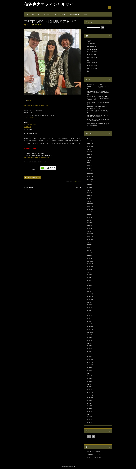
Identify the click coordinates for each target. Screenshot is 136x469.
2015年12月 (90, 392)
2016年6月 (89, 376)
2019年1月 (89, 291)
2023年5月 (89, 160)
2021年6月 (89, 220)
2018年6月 (89, 310)
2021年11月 (90, 206)
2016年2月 (89, 386)
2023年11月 (90, 143)
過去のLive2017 (91, 54)
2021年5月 (89, 223)
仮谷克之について (91, 84)
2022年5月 (89, 190)
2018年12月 (90, 294)
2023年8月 (89, 152)
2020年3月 (89, 253)
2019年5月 (89, 280)
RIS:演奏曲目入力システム (93, 454)
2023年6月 (89, 157)
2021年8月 (89, 214)
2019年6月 (89, 277)
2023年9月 (89, 149)
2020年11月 (90, 236)
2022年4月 (89, 193)
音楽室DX (29, 101)
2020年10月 (90, 239)
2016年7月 (89, 373)
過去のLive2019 (36, 178)
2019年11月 (90, 264)
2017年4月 (89, 348)
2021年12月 (90, 203)
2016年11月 (90, 362)
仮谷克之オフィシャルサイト (49, 6)
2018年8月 (89, 305)
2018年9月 (89, 302)
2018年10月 (90, 299)
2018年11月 (90, 296)
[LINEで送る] (48, 167)
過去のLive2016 (91, 52)
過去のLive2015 (91, 49)
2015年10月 (90, 397)
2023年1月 (89, 171)
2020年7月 (89, 247)
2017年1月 (89, 356)
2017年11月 (90, 329)
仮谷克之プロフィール (33, 14)
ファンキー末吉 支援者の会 (93, 451)
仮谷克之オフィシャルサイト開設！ (95, 87)
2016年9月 (89, 367)
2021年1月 (89, 231)
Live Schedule (60, 14)
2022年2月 (89, 198)
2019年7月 (89, 275)
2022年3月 (89, 195)
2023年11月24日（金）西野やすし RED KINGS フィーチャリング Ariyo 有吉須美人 (98, 98)
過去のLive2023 (91, 71)
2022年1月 (89, 201)
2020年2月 (89, 255)
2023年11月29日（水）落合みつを (95, 102)
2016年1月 (89, 389)
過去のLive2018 (91, 57)
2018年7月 (89, 307)
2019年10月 (90, 266)
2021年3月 (89, 225)
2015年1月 (89, 422)
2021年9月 (89, 212)
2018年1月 (89, 324)
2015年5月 (89, 411)
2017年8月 (89, 337)
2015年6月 (89, 408)
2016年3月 (89, 384)
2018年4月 (89, 316)
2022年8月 (89, 184)
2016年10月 (90, 365)
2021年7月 (89, 217)
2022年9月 (89, 182)
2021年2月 (89, 228)
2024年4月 (89, 138)
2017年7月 (89, 340)
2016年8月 (89, 370)
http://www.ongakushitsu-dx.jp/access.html (36, 157)
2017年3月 (89, 351)
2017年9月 (89, 335)
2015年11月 (90, 395)
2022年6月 (89, 187)
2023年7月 (89, 154)
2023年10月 (90, 146)
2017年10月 (90, 332)
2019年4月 (89, 283)
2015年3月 (89, 417)
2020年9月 (89, 242)
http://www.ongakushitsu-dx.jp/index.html (36, 105)
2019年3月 (89, 285)
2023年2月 (89, 168)
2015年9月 (89, 400)
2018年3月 (89, 318)
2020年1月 (89, 258)
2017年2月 (89, 354)
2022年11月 (90, 176)
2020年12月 (90, 234)
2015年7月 (89, 406)
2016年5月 (89, 378)
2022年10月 (90, 179)
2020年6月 (89, 250)
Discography (74, 14)
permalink (78, 181)
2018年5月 (89, 313)
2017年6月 (89, 343)
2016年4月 (89, 381)
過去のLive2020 (91, 63)
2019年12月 (90, 261)
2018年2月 (89, 321)
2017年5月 (89, 346)
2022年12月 (90, 173)
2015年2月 (89, 419)
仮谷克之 (29, 24)
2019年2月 (89, 288)
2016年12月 (90, 359)
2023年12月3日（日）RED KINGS (95, 111)
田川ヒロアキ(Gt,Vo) (30, 124)
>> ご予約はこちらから (30, 118)
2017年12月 (90, 326)
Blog (85, 14)
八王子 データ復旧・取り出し (94, 457)
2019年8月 (89, 272)
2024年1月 (89, 141)
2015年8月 (89, 403)
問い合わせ (47, 14)
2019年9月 (89, 269)
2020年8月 (89, 244)
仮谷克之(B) (27, 127)
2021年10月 (90, 209)
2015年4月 (89, 414)
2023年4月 (89, 162)
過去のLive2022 (91, 68)
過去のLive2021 (91, 65)
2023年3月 (89, 165)
